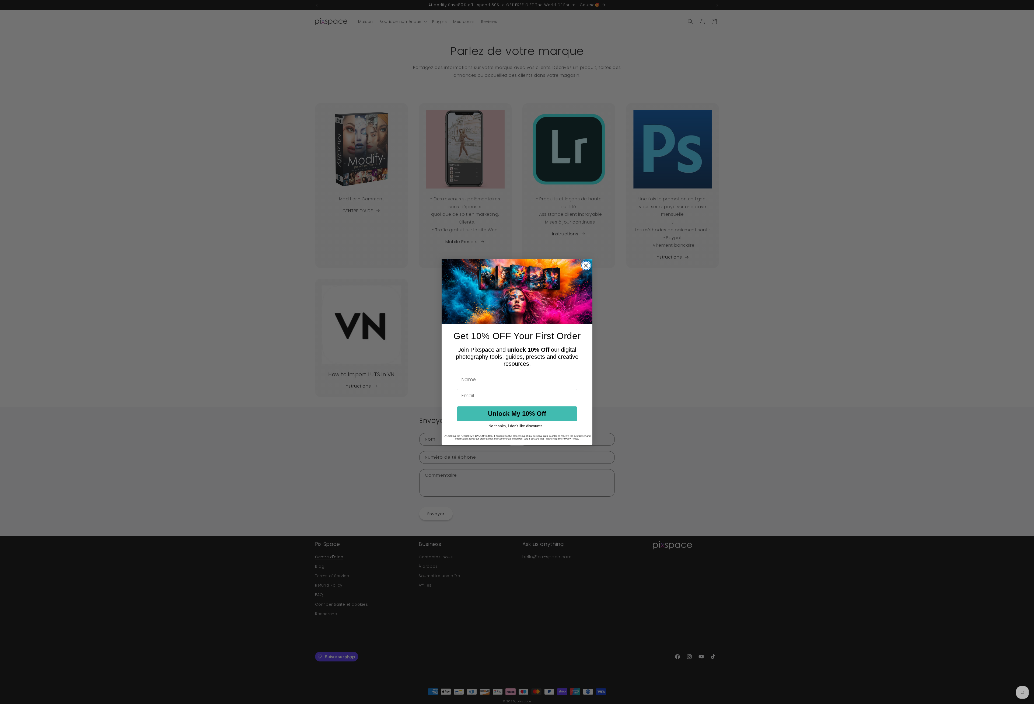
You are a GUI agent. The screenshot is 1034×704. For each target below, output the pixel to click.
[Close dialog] (586, 265)
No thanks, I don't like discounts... (517, 426)
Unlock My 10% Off (517, 413)
